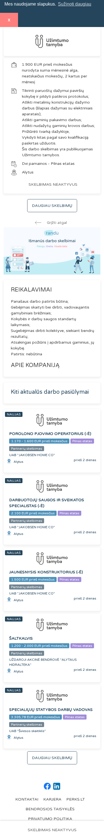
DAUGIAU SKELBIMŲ (52, 205)
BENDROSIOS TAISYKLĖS (50, 809)
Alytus (28, 172)
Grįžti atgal (56, 222)
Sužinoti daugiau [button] (74, 4)
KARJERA (52, 799)
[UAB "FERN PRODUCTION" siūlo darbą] (52, 41)
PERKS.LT (75, 799)
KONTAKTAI (26, 799)
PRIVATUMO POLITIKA (50, 818)
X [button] (9, 20)
